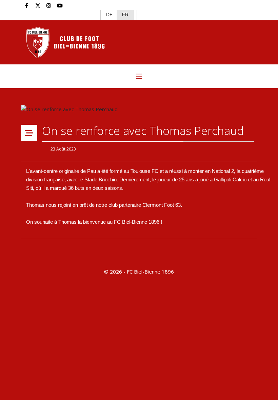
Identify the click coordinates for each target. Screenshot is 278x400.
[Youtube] (60, 5)
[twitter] (38, 5)
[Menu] (139, 76)
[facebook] (26, 5)
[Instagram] (49, 5)
